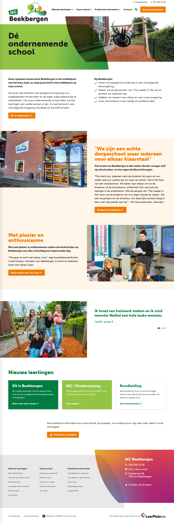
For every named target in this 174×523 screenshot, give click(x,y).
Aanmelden (13, 495)
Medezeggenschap (75, 486)
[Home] (28, 12)
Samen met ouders (47, 482)
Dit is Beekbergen (15, 473)
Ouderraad (72, 482)
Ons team (44, 491)
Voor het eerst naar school (19, 478)
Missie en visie (45, 478)
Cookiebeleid (14, 516)
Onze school (46, 468)
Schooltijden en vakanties (78, 473)
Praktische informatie (79, 468)
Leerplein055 (73, 491)
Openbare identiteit (48, 486)
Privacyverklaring (31, 516)
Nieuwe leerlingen (17, 468)
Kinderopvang (14, 482)
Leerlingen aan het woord (18, 486)
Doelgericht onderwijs (49, 473)
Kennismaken (13, 491)
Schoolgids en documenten (79, 478)
